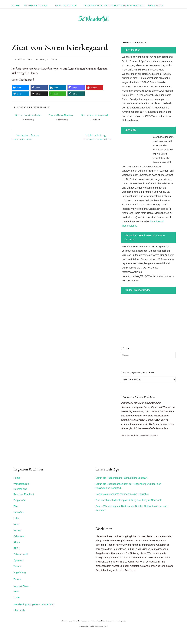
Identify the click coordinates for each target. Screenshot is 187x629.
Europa (17, 579)
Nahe (16, 524)
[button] (20, 87)
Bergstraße (19, 500)
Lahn (16, 518)
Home (16, 478)
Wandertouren (21, 484)
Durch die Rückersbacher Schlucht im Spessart (121, 478)
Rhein (16, 542)
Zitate (54, 59)
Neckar (17, 530)
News (16, 591)
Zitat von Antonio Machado (27, 115)
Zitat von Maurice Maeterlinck (94, 115)
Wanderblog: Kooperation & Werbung (33, 604)
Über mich (19, 610)
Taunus (17, 566)
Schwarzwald (20, 554)
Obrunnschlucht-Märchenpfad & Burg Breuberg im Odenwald (129, 500)
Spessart (18, 560)
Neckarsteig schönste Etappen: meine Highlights (122, 494)
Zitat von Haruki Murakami (61, 115)
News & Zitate (21, 586)
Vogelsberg (19, 572)
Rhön (16, 548)
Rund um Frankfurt (23, 494)
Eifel (15, 506)
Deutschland (20, 489)
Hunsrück (18, 512)
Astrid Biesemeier (22, 59)
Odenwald (19, 536)
